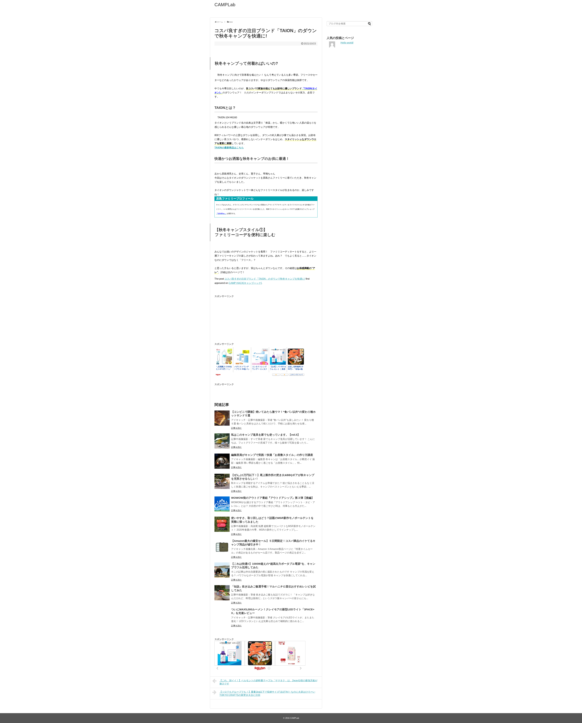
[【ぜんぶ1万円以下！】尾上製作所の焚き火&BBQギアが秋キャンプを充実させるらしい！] (222, 481)
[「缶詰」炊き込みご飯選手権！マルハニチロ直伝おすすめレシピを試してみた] (222, 592)
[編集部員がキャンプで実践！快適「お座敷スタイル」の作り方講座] (222, 461)
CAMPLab (224, 4)
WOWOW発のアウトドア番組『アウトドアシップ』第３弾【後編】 (272, 497)
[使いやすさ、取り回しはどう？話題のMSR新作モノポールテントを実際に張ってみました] (222, 524)
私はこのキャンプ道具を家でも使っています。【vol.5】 (265, 434)
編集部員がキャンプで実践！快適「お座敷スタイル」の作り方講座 (272, 454)
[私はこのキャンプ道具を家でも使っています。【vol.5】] (222, 441)
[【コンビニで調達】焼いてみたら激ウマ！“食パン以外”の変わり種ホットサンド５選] (222, 418)
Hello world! (347, 42)
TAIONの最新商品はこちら (229, 147)
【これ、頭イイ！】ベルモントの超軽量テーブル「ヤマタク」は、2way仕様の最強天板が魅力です (268, 682)
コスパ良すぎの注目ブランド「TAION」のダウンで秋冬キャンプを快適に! (264, 278)
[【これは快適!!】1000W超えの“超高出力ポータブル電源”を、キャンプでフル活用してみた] (222, 570)
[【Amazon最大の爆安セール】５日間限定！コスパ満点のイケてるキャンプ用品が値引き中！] (222, 547)
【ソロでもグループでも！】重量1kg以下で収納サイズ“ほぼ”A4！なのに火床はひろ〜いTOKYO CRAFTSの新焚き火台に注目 (267, 693)
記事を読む (236, 428)
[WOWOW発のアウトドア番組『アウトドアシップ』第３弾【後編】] (222, 504)
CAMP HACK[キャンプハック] (245, 283)
